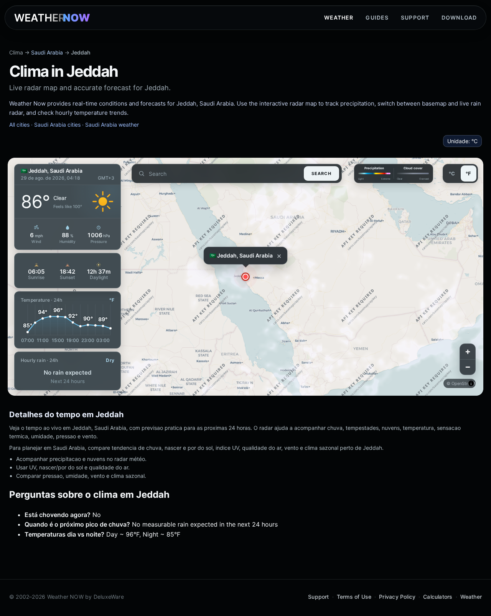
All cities (19, 124)
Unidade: (462, 141)
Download (459, 17)
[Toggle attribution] (471, 383)
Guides (377, 17)
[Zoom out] (467, 367)
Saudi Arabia (47, 52)
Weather (339, 17)
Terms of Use (354, 596)
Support (415, 17)
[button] (245, 277)
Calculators (437, 596)
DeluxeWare (109, 596)
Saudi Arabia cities (57, 124)
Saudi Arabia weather (112, 124)
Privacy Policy (397, 596)
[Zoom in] (467, 351)
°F (468, 173)
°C (452, 173)
